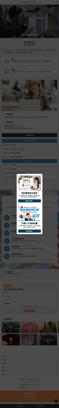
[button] (41, 175)
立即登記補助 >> (29, 231)
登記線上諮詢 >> (29, 200)
